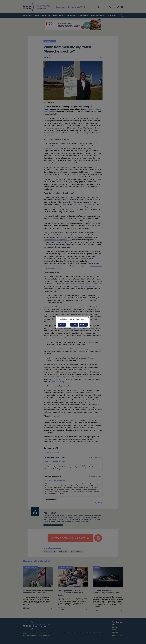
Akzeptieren (83, 324)
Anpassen (61, 324)
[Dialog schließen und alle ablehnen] (88, 317)
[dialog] (73, 322)
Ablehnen (74, 324)
